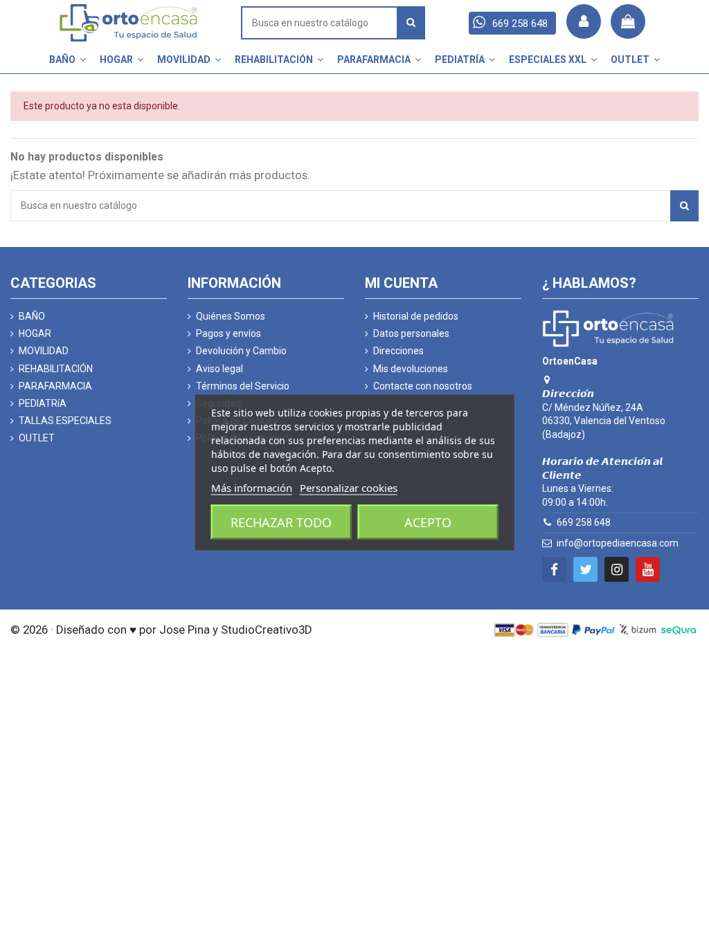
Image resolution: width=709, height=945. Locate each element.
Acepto (427, 522)
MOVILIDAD (44, 350)
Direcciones (398, 350)
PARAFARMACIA (55, 386)
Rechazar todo (281, 522)
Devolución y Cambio (241, 350)
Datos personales (411, 333)
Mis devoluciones (410, 368)
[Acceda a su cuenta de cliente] (583, 21)
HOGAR (35, 333)
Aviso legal (219, 368)
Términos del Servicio (242, 386)
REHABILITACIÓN (56, 368)
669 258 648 (584, 522)
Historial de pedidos (415, 316)
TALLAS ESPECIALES (65, 420)
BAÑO (32, 316)
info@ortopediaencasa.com (618, 543)
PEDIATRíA (42, 403)
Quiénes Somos (230, 316)
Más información (251, 488)
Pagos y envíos (228, 333)
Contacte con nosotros (422, 386)
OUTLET (37, 437)
